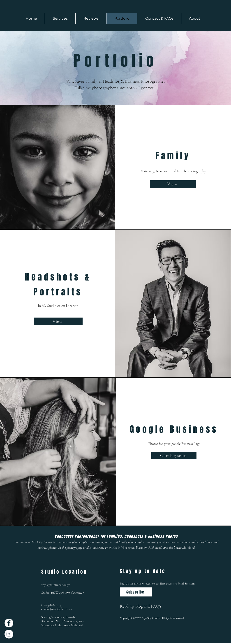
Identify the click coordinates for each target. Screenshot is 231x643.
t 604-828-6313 (51, 605)
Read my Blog (131, 606)
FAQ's (156, 606)
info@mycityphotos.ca (58, 609)
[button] (60, 18)
